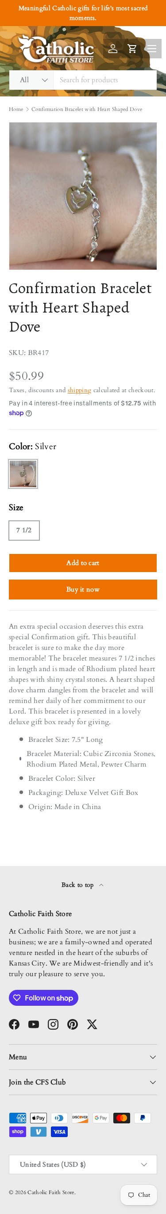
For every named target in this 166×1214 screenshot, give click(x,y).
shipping (80, 390)
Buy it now (83, 589)
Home (16, 109)
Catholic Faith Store (50, 1192)
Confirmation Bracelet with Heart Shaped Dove (86, 109)
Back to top (79, 885)
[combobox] (83, 80)
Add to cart (83, 562)
